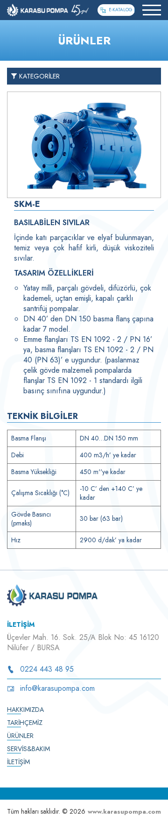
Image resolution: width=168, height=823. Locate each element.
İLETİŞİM (18, 761)
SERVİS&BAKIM (28, 748)
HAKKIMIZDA (25, 709)
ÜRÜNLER (20, 735)
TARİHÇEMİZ (24, 722)
